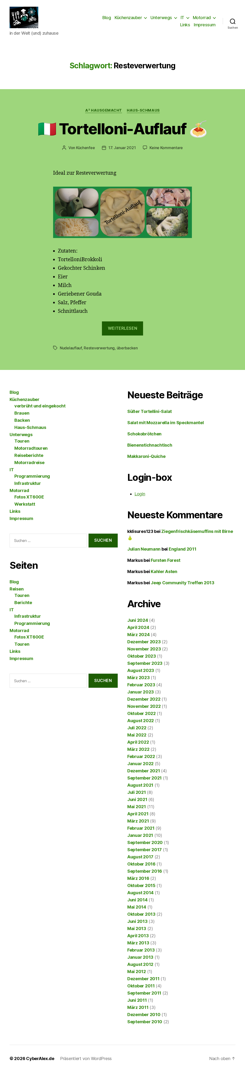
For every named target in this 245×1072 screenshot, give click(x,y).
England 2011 (182, 549)
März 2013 (138, 942)
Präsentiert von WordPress (86, 1058)
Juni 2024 (137, 620)
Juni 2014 (137, 899)
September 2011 (144, 993)
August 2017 (140, 856)
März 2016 (138, 878)
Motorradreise (29, 462)
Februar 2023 (141, 684)
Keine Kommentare (166, 147)
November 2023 (144, 648)
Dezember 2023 (144, 641)
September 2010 (144, 1021)
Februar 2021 (141, 828)
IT (182, 17)
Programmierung (32, 476)
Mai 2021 (136, 806)
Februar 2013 (141, 950)
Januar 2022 (140, 763)
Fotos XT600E (29, 496)
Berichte (23, 602)
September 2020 (145, 842)
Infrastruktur (27, 483)
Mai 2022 (136, 734)
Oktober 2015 (141, 885)
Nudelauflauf (71, 348)
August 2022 (140, 720)
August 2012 (140, 964)
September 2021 (144, 777)
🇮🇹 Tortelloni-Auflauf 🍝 (122, 128)
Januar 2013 (140, 957)
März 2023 (138, 677)
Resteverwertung (99, 348)
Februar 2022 (141, 756)
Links (185, 24)
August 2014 (140, 892)
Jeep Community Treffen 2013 (182, 582)
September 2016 (144, 871)
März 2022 (138, 749)
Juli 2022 (136, 727)
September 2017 (144, 849)
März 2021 (138, 820)
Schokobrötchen (144, 433)
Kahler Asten (164, 571)
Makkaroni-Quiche (146, 456)
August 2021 (140, 785)
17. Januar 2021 (122, 147)
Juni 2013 (137, 921)
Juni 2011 (137, 1000)
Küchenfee (85, 147)
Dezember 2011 (143, 978)
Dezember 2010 (144, 1014)
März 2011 (138, 1007)
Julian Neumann (144, 549)
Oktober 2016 (141, 863)
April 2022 (138, 742)
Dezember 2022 (144, 699)
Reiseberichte (28, 455)
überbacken (127, 348)
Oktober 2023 (141, 656)
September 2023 (144, 663)
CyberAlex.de (40, 1058)
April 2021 (137, 813)
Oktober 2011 (141, 985)
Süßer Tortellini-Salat (149, 411)
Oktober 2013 (141, 914)
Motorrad (202, 17)
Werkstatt (24, 504)
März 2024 (138, 634)
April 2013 (138, 935)
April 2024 (138, 627)
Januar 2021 (140, 835)
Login (139, 493)
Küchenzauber (128, 17)
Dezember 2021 (143, 770)
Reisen (16, 588)
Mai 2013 (136, 928)
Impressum (205, 24)
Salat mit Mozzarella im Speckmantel (165, 422)
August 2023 (140, 670)
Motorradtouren (31, 448)
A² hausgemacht (103, 110)
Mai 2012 (136, 971)
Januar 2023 (140, 691)
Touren (21, 441)
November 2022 (144, 706)
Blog (106, 17)
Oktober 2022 (141, 713)
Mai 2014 (136, 907)
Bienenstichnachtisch (149, 445)
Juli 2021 (136, 792)
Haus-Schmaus (143, 110)
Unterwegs (161, 17)
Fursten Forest (165, 560)
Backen (22, 420)
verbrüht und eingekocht (40, 405)
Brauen (21, 413)
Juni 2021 (137, 799)
